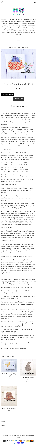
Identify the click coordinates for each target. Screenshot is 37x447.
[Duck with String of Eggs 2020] (9, 365)
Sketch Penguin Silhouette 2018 (27, 378)
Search (3, 426)
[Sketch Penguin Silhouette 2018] (28, 367)
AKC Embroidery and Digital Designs (20, 435)
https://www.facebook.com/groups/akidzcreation (14, 348)
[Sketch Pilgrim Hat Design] (9, 396)
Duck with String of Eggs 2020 (9, 375)
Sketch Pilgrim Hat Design (9, 408)
